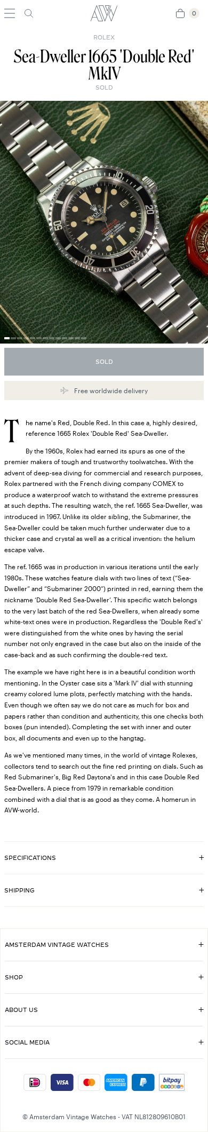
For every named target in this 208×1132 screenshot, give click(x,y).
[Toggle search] (28, 13)
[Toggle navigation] (9, 13)
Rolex (104, 37)
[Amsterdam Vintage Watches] (104, 13)
